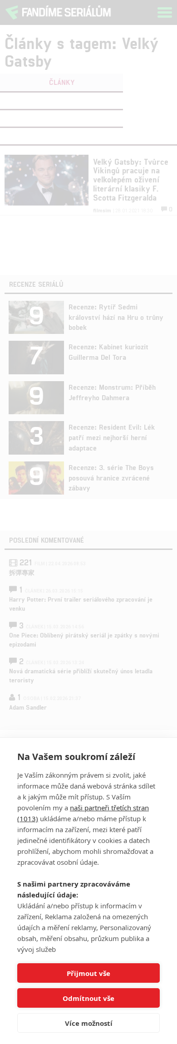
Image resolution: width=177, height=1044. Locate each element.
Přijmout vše (88, 973)
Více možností (89, 1023)
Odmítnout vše (88, 998)
